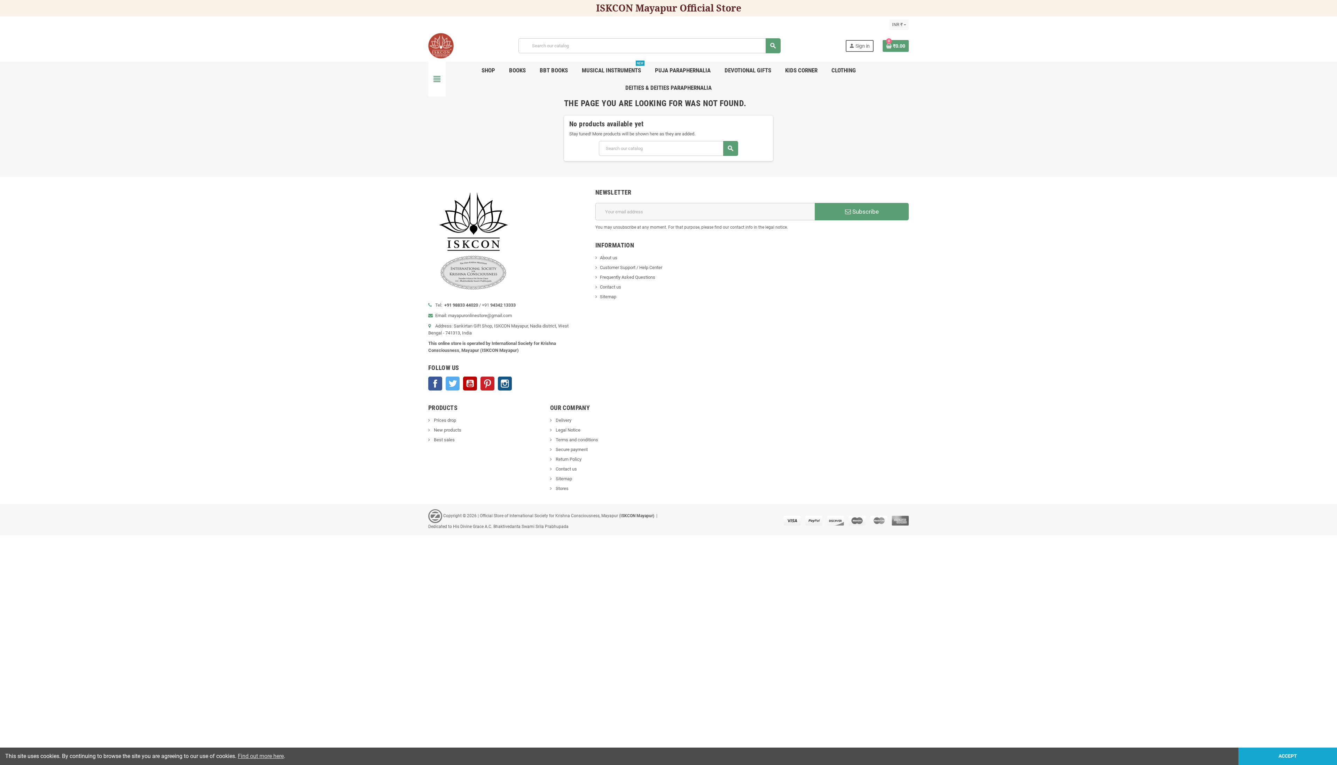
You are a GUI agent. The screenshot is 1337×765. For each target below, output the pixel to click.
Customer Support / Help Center (631, 267)
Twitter (453, 384)
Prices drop (444, 420)
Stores (562, 488)
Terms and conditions (576, 439)
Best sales (444, 439)
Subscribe (865, 211)
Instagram (505, 384)
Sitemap (608, 296)
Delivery (563, 420)
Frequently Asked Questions (627, 277)
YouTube (470, 384)
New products (447, 430)
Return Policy (568, 459)
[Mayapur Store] (441, 45)
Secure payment (571, 449)
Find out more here (261, 756)
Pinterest (487, 384)
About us (608, 257)
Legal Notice (567, 430)
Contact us (610, 287)
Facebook (435, 384)
